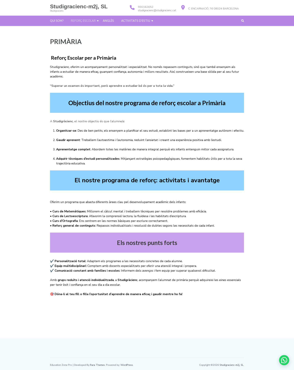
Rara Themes (97, 365)
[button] (284, 360)
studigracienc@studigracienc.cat (157, 10)
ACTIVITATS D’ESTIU (135, 21)
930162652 (145, 7)
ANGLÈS (108, 21)
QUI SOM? (57, 21)
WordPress (126, 365)
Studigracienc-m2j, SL (79, 6)
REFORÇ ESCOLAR (83, 21)
